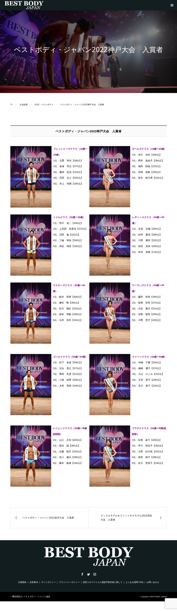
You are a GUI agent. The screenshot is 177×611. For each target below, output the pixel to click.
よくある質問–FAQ (134, 582)
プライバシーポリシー (69, 582)
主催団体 (22, 582)
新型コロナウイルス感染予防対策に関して (102, 582)
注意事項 (34, 582)
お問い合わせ (153, 582)
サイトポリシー (48, 582)
